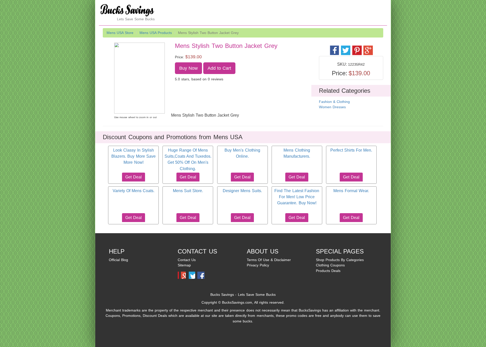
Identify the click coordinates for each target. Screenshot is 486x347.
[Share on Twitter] (345, 47)
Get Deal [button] (133, 177)
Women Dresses (332, 107)
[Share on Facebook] (334, 47)
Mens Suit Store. (188, 191)
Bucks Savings (222, 295)
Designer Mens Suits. (242, 191)
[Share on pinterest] (356, 47)
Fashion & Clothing (334, 102)
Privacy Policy (258, 265)
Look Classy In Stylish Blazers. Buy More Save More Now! (133, 156)
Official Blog (118, 260)
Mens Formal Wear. (351, 191)
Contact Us (187, 260)
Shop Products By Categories (340, 260)
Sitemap (184, 265)
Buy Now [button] (188, 68)
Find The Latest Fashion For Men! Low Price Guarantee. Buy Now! (296, 197)
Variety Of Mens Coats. (133, 191)
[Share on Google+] (368, 47)
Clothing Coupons (330, 265)
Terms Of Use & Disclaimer (269, 260)
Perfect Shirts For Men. (351, 150)
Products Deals (328, 271)
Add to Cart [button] (219, 68)
